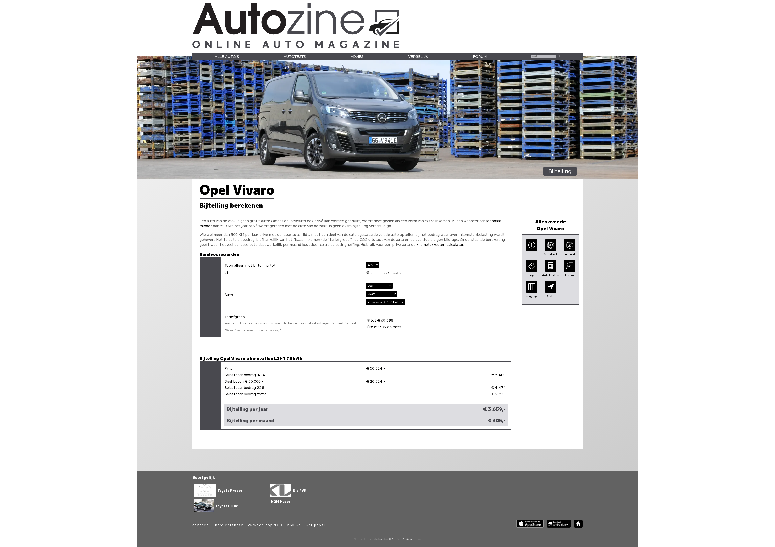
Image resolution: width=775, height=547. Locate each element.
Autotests (295, 56)
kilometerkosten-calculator (439, 244)
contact (200, 525)
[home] (577, 526)
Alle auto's (227, 56)
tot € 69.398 (381, 320)
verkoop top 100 (265, 525)
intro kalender (228, 525)
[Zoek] (558, 56)
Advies (357, 56)
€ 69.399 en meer (385, 326)
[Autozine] (387, 24)
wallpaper (316, 525)
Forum (480, 56)
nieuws (294, 525)
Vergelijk (418, 56)
